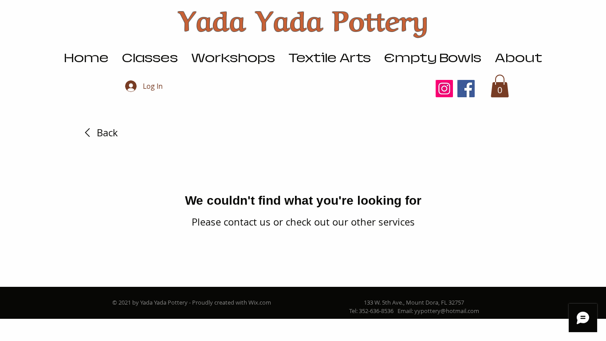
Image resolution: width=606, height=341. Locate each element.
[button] (499, 86)
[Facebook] (466, 88)
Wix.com (259, 302)
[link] (99, 133)
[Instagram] (444, 88)
